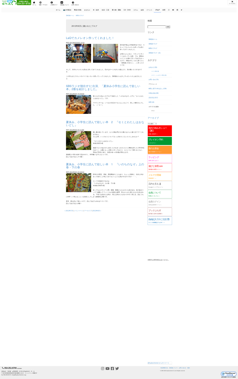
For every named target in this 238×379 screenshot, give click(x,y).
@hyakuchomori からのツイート (158, 363)
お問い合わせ (182, 368)
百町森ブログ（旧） (155, 53)
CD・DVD (127, 10)
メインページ (78, 210)
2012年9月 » (97, 210)
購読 (188, 368)
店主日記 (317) (153, 97)
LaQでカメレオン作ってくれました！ (90, 38)
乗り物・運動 (116, 10)
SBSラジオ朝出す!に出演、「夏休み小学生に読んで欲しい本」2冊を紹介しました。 (103, 87)
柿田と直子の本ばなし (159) (158, 88)
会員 (142, 10)
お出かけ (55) (153, 67)
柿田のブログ (80, 15)
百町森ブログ (153, 44)
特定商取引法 (164, 368)
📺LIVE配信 (67, 10)
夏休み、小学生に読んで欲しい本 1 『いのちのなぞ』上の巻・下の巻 (105, 165)
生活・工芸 (105, 10)
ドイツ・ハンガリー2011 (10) (158, 75)
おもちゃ (87, 10)
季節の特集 (77, 10)
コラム (135, 10)
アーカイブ (88, 210)
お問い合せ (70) (154, 79)
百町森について (173, 368)
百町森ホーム (70, 15)
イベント (149, 10)
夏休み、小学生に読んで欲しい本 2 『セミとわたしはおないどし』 (105, 123)
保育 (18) (151, 102)
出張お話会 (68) (154, 93)
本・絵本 (96, 10)
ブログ (157, 10)
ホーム (58, 10)
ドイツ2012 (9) (155, 71)
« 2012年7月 (69, 210)
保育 (163, 10)
